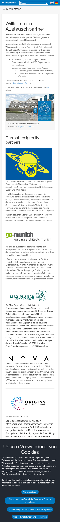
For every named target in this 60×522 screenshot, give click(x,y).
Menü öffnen (13, 9)
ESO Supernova (9, 3)
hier (48, 87)
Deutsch (30, 126)
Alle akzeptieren (30, 492)
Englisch (21, 126)
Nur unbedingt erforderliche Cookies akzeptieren (30, 509)
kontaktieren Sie (20, 83)
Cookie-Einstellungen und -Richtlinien (30, 517)
